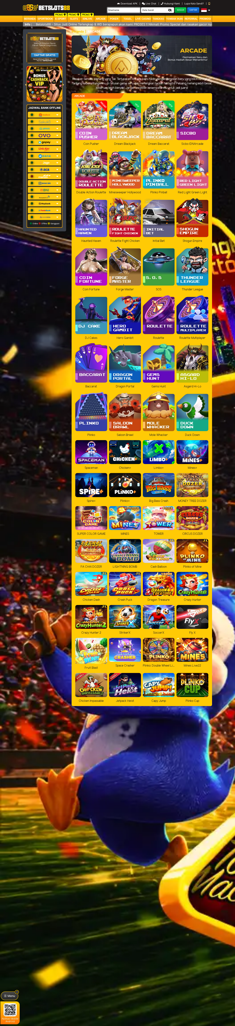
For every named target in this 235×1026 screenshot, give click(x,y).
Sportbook (45, 18)
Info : (28, 24)
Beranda (30, 18)
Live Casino (143, 18)
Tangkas (158, 18)
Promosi (205, 18)
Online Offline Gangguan (45, 223)
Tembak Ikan (174, 18)
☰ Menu (9, 996)
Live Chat (150, 3)
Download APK (129, 3)
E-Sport (60, 18)
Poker (114, 18)
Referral (191, 18)
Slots (74, 18)
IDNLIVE (87, 18)
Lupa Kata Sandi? (194, 3)
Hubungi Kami (171, 3)
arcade (101, 18)
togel (128, 18)
